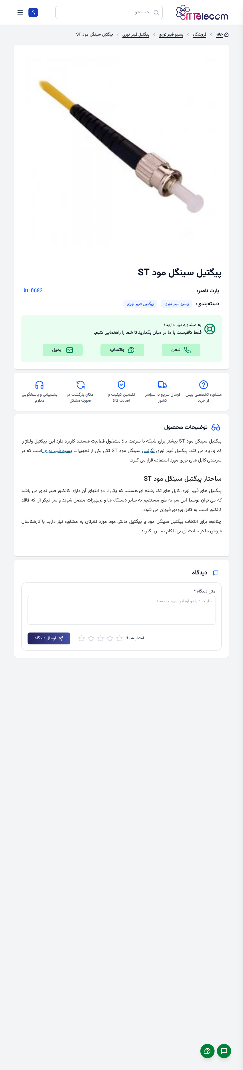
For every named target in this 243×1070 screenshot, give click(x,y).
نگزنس (148, 451)
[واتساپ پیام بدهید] (207, 1051)
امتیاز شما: (135, 638)
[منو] (20, 12)
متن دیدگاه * (204, 592)
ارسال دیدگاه (45, 638)
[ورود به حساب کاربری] (33, 12)
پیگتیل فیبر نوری (140, 304)
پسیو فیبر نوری (176, 304)
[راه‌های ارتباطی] (224, 1051)
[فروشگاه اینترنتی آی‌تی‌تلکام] (202, 12)
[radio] (119, 638)
